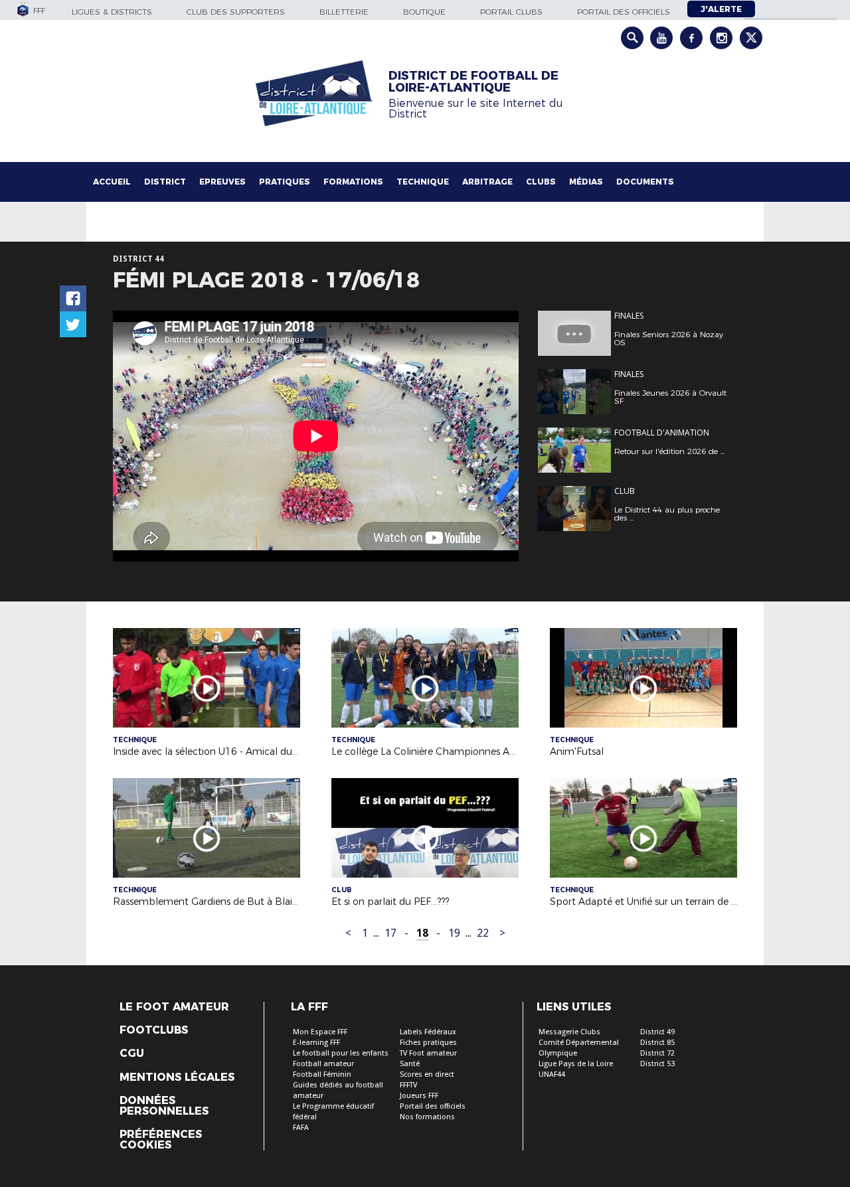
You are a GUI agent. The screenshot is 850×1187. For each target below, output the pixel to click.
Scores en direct (427, 1074)
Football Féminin (322, 1074)
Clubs (541, 182)
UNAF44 (552, 1074)
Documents (645, 182)
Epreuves (222, 182)
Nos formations (427, 1117)
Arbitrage (487, 182)
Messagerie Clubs (569, 1032)
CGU (132, 1053)
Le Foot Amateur (174, 1007)
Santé (410, 1064)
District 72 (657, 1053)
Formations (353, 182)
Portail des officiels (623, 11)
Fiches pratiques (428, 1042)
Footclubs (154, 1030)
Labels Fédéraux (428, 1032)
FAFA (301, 1127)
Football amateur (323, 1064)
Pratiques (284, 182)
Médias (586, 182)
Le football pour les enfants (340, 1053)
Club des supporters (236, 11)
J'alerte (721, 9)
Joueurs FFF (419, 1095)
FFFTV (408, 1085)
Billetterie (344, 11)
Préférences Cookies (161, 1139)
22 (483, 933)
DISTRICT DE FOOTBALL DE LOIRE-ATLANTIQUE (473, 81)
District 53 (657, 1064)
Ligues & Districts (112, 11)
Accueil (112, 182)
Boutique (424, 11)
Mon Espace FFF (320, 1032)
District (165, 182)
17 (390, 933)
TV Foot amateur (428, 1053)
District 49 (657, 1032)
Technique (422, 182)
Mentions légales (177, 1077)
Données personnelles (164, 1106)
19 (454, 933)
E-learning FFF (316, 1042)
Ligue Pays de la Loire (576, 1064)
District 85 (657, 1042)
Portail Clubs (511, 11)
